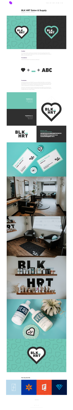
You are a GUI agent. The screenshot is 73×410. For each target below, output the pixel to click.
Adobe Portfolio (41, 407)
